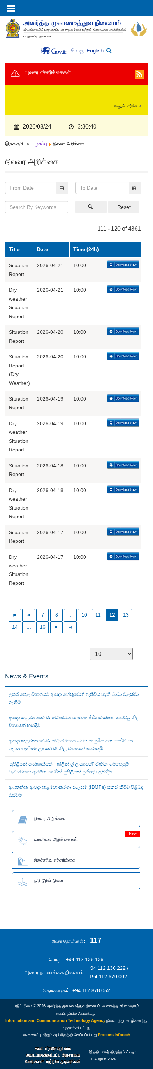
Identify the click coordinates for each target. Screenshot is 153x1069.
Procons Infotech (114, 1035)
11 (98, 615)
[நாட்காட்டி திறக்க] (62, 188)
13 (126, 615)
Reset (124, 207)
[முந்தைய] (29, 615)
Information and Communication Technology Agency (55, 1020)
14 (15, 627)
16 (43, 627)
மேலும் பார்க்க (125, 106)
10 (84, 615)
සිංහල (78, 51)
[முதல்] (15, 615)
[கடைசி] (71, 627)
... (70, 615)
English (95, 50)
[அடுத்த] (57, 627)
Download (122, 265)
